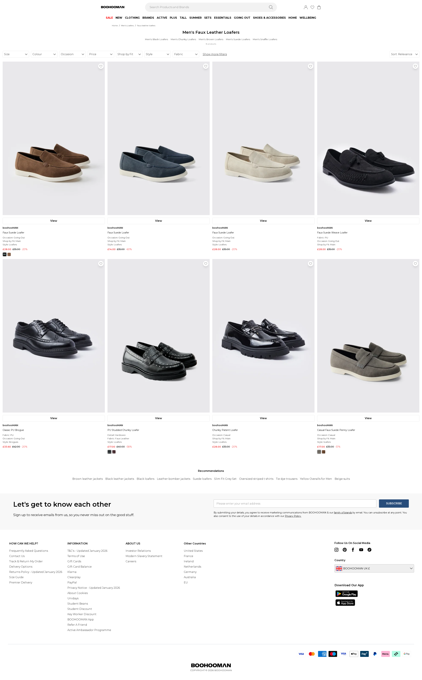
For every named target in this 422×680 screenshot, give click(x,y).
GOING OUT (242, 17)
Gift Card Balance (79, 566)
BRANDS (148, 17)
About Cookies (77, 593)
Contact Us (17, 556)
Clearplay (73, 577)
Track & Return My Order (26, 561)
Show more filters (215, 54)
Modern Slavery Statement (144, 556)
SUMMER (195, 17)
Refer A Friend (77, 624)
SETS (207, 17)
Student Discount (79, 608)
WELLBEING (308, 17)
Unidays (72, 598)
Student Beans (77, 603)
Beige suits (342, 478)
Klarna (71, 572)
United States (193, 550)
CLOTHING (132, 17)
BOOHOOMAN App (80, 619)
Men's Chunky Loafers (183, 39)
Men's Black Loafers (156, 39)
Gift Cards (74, 561)
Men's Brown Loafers (211, 39)
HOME (292, 17)
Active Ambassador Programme (89, 630)
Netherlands (192, 566)
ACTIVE (162, 17)
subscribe (394, 503)
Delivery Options (20, 566)
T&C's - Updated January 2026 (87, 550)
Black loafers (145, 478)
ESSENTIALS (222, 17)
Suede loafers (202, 478)
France (188, 556)
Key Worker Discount (81, 614)
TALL (183, 17)
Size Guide (16, 577)
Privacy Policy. (293, 516)
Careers (131, 561)
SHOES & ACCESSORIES (269, 17)
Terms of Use (76, 556)
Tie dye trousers (286, 478)
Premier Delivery (20, 582)
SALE (109, 17)
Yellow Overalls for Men (316, 478)
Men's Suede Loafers (238, 39)
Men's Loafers (127, 25)
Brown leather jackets (87, 478)
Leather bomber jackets (173, 478)
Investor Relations (138, 550)
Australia (190, 577)
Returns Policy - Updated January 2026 (35, 572)
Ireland (189, 561)
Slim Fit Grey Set (225, 478)
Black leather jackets (119, 478)
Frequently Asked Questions (28, 550)
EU (186, 582)
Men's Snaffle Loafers (265, 39)
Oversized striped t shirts (256, 478)
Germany (190, 572)
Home (115, 25)
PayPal (72, 582)
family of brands (343, 512)
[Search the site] (271, 7)
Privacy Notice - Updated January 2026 (93, 587)
